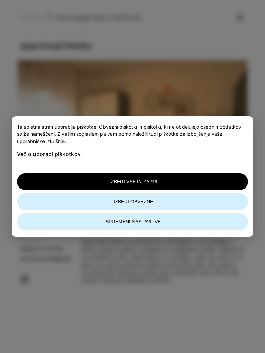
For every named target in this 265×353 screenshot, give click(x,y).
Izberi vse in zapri (133, 181)
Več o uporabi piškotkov (49, 154)
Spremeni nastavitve (133, 221)
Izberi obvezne (133, 201)
